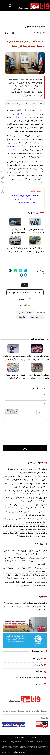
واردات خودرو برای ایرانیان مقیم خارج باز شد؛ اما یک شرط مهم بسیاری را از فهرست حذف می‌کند (25, 492)
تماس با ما (35, 711)
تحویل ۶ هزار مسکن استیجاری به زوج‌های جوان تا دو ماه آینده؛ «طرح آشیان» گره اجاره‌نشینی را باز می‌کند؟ (25, 506)
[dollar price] (2, 178)
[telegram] (25, 270)
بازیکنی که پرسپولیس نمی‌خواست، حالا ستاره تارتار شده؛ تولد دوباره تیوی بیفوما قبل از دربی (24, 528)
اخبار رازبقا (39, 671)
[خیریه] (25, 640)
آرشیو (28, 711)
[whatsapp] (15, 270)
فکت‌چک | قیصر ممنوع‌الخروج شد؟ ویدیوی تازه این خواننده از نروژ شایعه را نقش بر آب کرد (25, 471)
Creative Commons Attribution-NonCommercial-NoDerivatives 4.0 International (25, 747)
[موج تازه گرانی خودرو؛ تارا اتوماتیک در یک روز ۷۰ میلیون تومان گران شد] (15, 240)
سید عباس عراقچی (29, 113)
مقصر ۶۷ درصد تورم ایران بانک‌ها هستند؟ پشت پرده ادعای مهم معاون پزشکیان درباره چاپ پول (22, 199)
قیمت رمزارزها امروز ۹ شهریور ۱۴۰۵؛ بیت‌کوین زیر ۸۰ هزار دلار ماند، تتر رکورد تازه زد (25, 513)
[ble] (25, 275)
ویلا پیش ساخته (37, 658)
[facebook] (21, 275)
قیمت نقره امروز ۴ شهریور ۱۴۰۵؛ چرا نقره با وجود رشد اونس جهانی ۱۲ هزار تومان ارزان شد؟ (25, 584)
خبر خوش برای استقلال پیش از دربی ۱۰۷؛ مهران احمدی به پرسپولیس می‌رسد (24, 569)
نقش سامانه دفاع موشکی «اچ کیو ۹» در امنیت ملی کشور (25, 731)
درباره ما (44, 711)
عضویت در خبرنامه (9, 711)
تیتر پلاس (39, 683)
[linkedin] (10, 270)
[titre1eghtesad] (13, 724)
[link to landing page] (32, 6)
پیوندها (21, 711)
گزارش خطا (23, 305)
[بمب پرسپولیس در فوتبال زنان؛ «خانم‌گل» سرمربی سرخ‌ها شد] (13, 348)
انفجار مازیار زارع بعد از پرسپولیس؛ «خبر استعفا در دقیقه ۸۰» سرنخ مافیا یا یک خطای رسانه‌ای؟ (24, 535)
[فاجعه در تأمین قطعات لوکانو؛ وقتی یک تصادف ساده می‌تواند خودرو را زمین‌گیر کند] (15, 222)
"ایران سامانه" (20, 737)
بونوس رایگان (38, 665)
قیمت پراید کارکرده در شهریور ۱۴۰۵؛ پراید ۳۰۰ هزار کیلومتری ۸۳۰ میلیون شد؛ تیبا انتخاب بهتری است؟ (26, 577)
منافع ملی (11, 146)
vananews (19, 741)
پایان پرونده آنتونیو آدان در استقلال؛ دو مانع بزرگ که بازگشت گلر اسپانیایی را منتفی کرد (25, 499)
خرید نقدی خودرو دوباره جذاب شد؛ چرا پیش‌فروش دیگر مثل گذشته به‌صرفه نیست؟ (24, 520)
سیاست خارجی (30, 26)
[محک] (25, 624)
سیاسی (42, 26)
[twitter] (20, 270)
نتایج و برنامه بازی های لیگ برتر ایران (29, 677)
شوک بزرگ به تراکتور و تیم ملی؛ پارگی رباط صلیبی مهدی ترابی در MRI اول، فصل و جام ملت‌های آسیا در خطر (24, 478)
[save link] (12, 33)
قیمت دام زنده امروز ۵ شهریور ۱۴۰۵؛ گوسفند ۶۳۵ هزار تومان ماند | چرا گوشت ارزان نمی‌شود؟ (24, 552)
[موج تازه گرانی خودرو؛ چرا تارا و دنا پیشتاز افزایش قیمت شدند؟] (34, 240)
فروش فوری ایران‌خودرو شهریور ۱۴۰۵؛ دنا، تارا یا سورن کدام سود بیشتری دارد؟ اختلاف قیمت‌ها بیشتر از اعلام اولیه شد (24, 561)
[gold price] (2, 183)
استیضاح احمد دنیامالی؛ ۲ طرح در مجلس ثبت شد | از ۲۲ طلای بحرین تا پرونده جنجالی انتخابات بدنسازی (24, 606)
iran (3, 741)
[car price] (2, 188)
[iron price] (2, 192)
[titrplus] (41, 724)
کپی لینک (24, 285)
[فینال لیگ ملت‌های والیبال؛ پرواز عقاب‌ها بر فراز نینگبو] (37, 348)
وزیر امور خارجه (13, 113)
